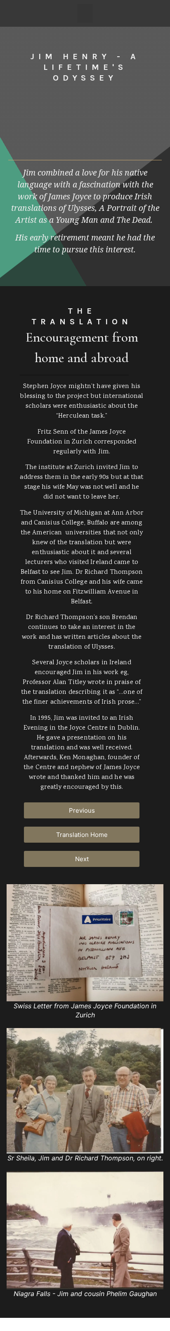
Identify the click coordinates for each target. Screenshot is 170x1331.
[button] (85, 13)
